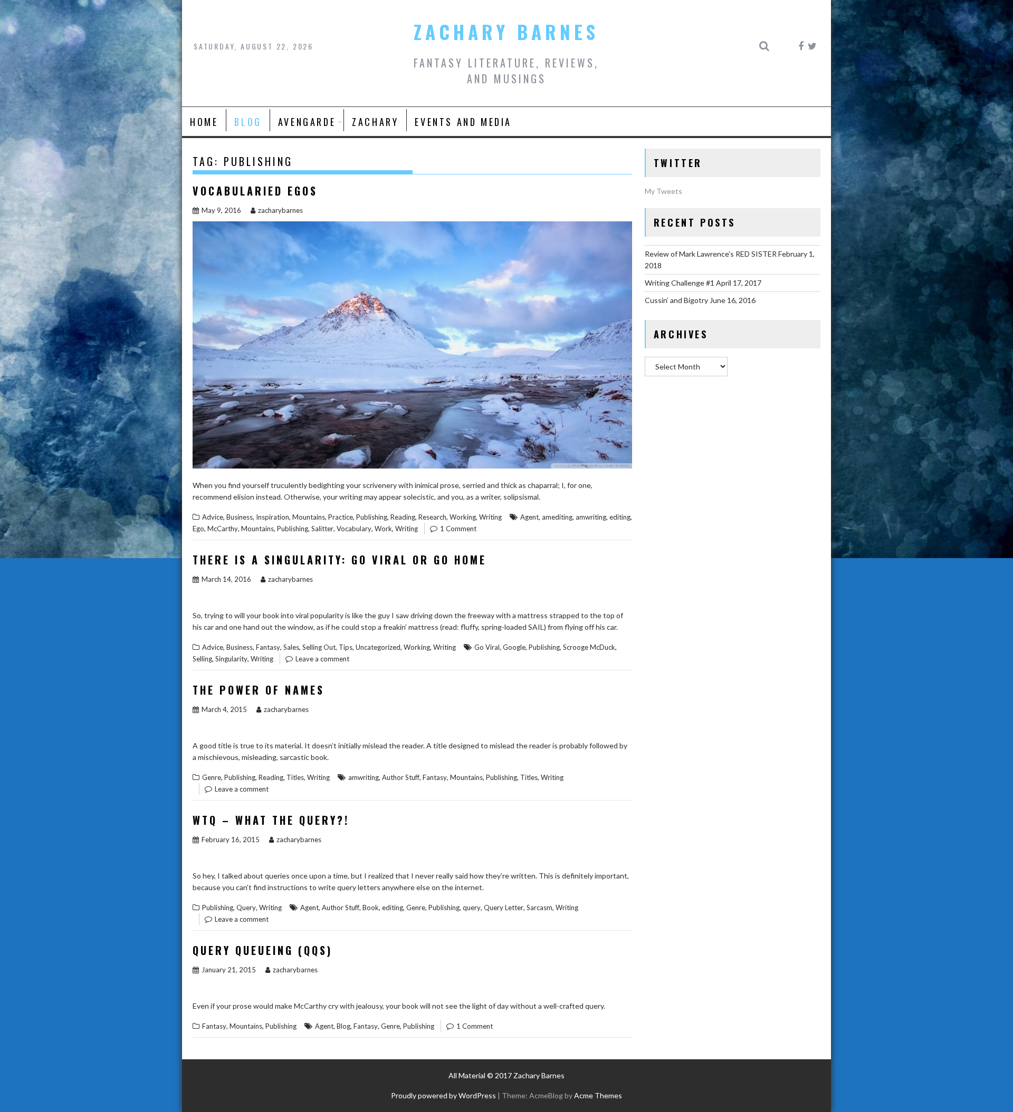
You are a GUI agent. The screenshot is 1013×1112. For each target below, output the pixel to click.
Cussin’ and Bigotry (676, 300)
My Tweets (663, 191)
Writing (490, 517)
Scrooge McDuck (589, 647)
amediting (557, 517)
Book (370, 907)
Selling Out (319, 647)
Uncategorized (378, 647)
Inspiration (272, 517)
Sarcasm (539, 907)
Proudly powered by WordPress (443, 1095)
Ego (198, 528)
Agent (529, 517)
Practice (340, 517)
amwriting (591, 517)
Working (463, 517)
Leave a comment (322, 659)
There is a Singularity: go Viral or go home (339, 560)
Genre (211, 777)
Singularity (231, 659)
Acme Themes (598, 1095)
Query (246, 907)
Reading (402, 517)
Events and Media (463, 122)
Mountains (308, 517)
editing (619, 517)
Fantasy (268, 647)
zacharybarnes (280, 210)
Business (239, 517)
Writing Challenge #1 (679, 282)
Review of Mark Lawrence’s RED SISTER (711, 253)
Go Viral (487, 647)
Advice (212, 517)
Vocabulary (354, 528)
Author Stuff (400, 777)
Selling (202, 659)
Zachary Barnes (506, 31)
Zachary (375, 122)
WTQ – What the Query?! (271, 820)
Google (514, 647)
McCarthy (222, 528)
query (472, 907)
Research (432, 517)
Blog (247, 122)
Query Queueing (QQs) (262, 950)
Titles (295, 777)
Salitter (322, 528)
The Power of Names (258, 690)
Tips (345, 647)
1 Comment (458, 528)
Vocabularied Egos (255, 191)
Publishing (371, 517)
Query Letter (503, 907)
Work (383, 528)
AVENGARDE (307, 122)
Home (204, 122)
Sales (291, 647)
